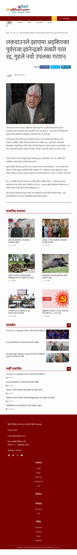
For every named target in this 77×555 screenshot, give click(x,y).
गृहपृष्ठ (8, 33)
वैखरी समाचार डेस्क (19, 75)
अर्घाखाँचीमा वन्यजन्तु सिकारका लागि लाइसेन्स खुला (54, 276)
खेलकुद (38, 473)
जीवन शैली (39, 532)
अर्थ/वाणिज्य (38, 509)
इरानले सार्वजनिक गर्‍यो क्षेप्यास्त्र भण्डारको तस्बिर (19, 241)
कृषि (38, 513)
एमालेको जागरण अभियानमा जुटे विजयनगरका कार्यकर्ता (19, 312)
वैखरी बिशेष (38, 540)
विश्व (38, 486)
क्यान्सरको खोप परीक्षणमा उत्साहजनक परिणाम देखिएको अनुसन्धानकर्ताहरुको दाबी (25, 355)
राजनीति (38, 468)
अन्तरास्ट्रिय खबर (38, 481)
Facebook (45, 67)
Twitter (56, 67)
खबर (14, 33)
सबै (69, 325)
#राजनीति (20, 22)
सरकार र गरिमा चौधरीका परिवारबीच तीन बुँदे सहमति (54, 241)
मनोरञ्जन (38, 536)
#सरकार (49, 22)
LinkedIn (67, 67)
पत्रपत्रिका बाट (38, 477)
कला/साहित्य (38, 527)
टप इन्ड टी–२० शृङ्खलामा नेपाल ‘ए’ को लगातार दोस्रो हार (25, 330)
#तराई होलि (39, 22)
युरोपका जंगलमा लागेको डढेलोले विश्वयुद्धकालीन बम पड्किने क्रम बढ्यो (21, 276)
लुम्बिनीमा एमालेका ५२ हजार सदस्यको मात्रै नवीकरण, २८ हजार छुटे (55, 312)
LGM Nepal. (57, 547)
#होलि (29, 22)
